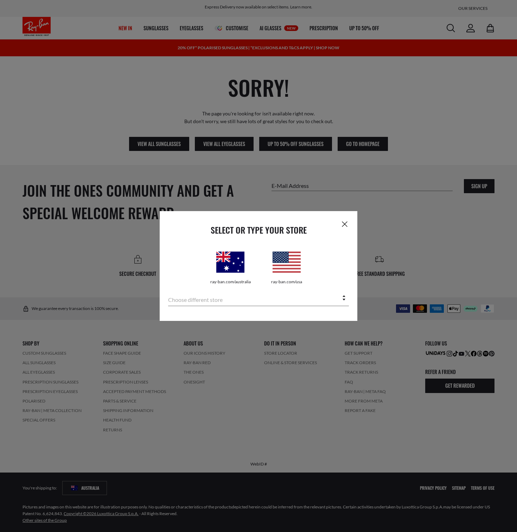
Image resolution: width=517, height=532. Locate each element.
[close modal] (344, 224)
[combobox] (258, 298)
